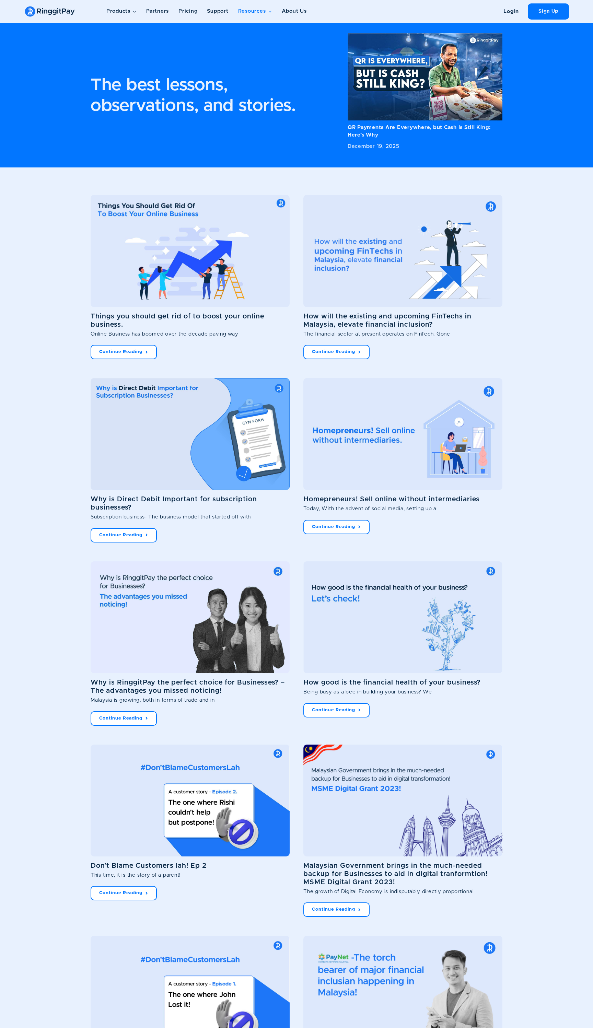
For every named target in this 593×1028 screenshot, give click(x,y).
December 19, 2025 (373, 146)
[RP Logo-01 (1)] (49, 8)
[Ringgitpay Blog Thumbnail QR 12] (425, 36)
